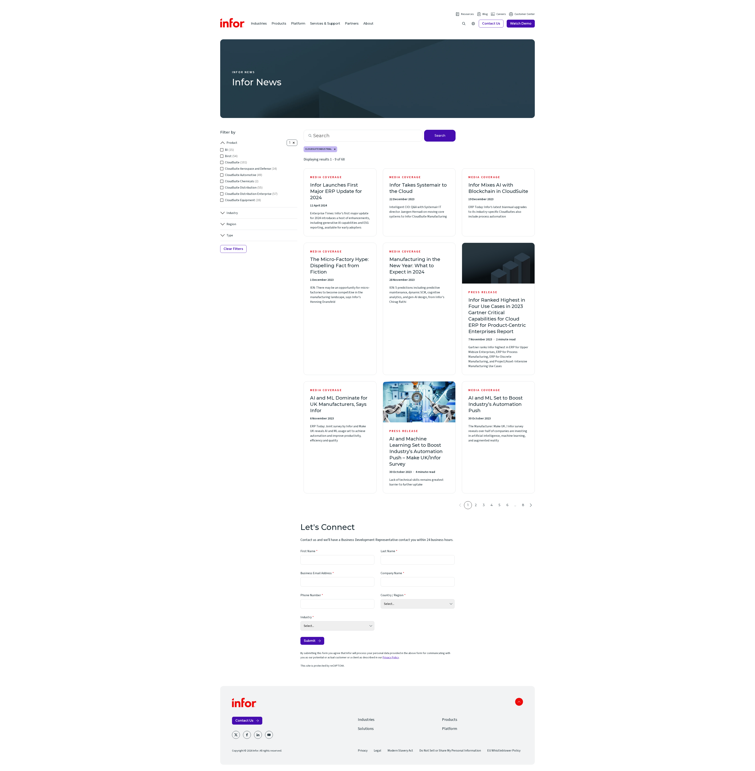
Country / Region (392, 595)
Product (231, 143)
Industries (259, 23)
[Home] (232, 23)
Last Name (388, 551)
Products (279, 23)
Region (231, 224)
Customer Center (525, 14)
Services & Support (325, 23)
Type (229, 235)
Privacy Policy (391, 658)
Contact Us (491, 23)
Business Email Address (316, 573)
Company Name (391, 573)
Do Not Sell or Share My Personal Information (450, 750)
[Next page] (531, 505)
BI (229, 150)
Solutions (366, 728)
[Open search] (464, 24)
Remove (334, 149)
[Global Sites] (473, 24)
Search (440, 135)
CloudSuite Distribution (243, 187)
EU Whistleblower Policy (503, 750)
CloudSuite (236, 162)
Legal (377, 750)
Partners (352, 23)
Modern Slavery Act (400, 750)
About (368, 23)
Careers (501, 14)
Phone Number (310, 595)
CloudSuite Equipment (243, 200)
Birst (231, 156)
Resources (467, 14)
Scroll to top (519, 702)
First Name (307, 551)
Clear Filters (233, 249)
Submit (309, 641)
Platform (298, 23)
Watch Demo (520, 23)
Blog (485, 14)
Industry (232, 213)
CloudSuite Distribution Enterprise (251, 194)
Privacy (362, 750)
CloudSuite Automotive (243, 175)
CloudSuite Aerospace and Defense (251, 169)
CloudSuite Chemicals (241, 181)
